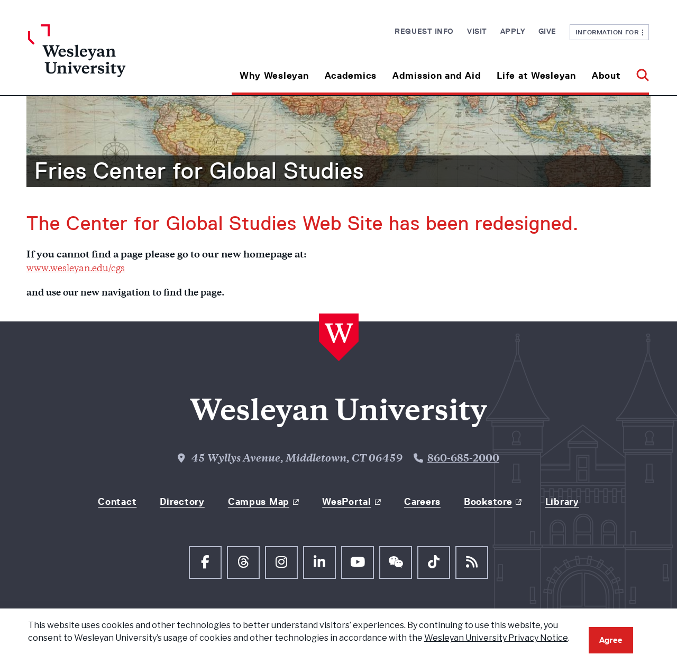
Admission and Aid (436, 75)
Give (547, 31)
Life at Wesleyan (536, 75)
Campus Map (258, 502)
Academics (351, 75)
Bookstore (488, 502)
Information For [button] (609, 31)
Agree (611, 640)
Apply (512, 31)
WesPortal (346, 502)
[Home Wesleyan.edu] (106, 59)
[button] (638, 71)
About (606, 75)
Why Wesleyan (274, 75)
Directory (182, 502)
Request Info (424, 31)
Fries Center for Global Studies (199, 171)
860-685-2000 (463, 459)
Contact (117, 502)
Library (562, 502)
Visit (477, 31)
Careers (422, 502)
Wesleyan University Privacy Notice (496, 638)
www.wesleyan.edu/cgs (75, 269)
